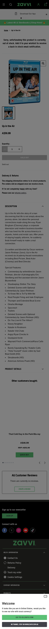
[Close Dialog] (45, 596)
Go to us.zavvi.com (24, 617)
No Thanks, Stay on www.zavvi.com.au (24, 624)
